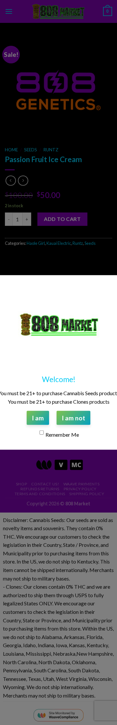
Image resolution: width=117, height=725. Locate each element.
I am (38, 418)
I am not (73, 418)
